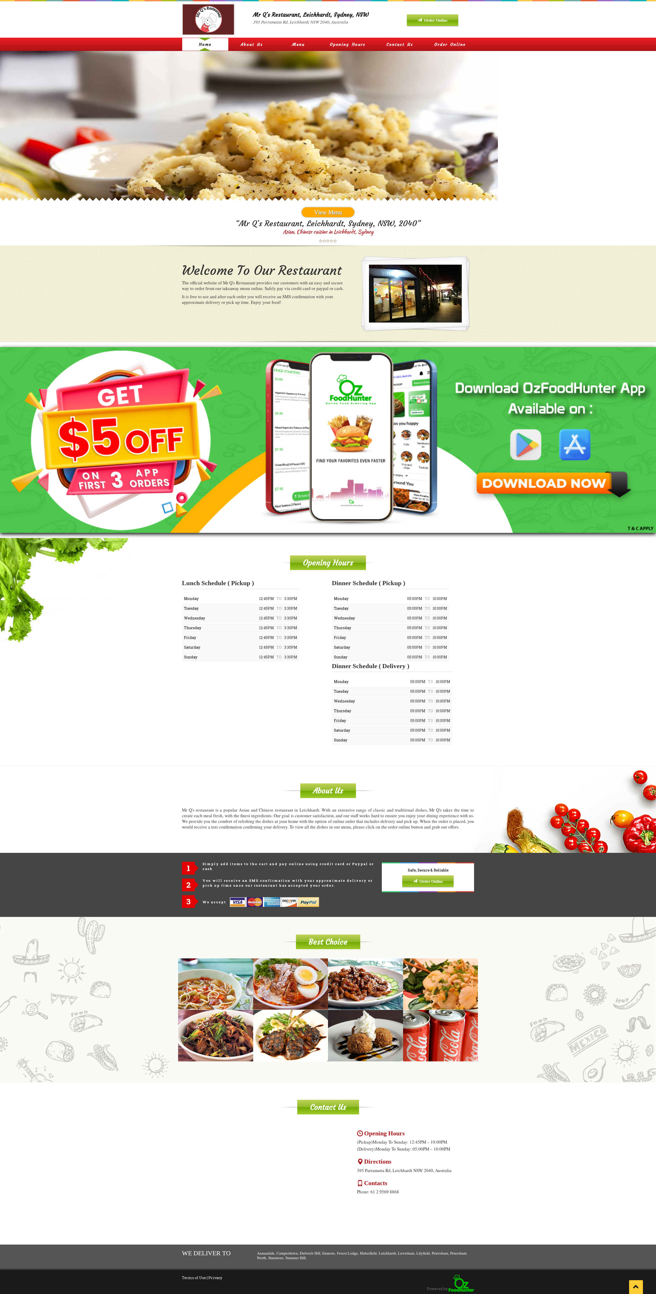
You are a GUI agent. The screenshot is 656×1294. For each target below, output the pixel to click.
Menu (298, 44)
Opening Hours (347, 44)
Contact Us (399, 44)
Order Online (435, 20)
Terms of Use (194, 1277)
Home (205, 44)
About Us (252, 44)
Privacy (215, 1277)
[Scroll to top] (636, 1287)
